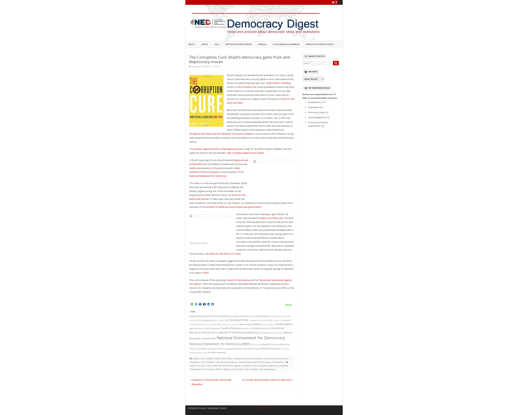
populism (266, 344)
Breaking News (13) (317, 102)
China (244, 320)
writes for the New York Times (225, 253)
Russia (264, 348)
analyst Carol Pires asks (271, 218)
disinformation (284, 324)
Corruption (286, 320)
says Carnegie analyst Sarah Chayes (245, 152)
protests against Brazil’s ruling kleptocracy (216, 148)
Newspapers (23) (315, 107)
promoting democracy (216, 348)
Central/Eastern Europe (238, 44)
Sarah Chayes (238, 369)
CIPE (209, 365)
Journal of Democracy (233, 332)
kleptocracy (252, 332)
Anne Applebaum (205, 320)
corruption (237, 358)
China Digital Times (256, 320)
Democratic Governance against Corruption (231, 365)
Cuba (219, 324)
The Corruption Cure (247, 87)
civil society (267, 320)
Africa (204, 44)
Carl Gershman (233, 320)
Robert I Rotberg (223, 369)
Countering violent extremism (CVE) (202, 324)
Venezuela (221, 352)
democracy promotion (251, 324)
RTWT (206, 272)
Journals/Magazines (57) (319, 117)
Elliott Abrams (199, 328)
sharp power (274, 348)
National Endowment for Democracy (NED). (220, 344)
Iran (217, 333)
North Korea (256, 344)
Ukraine (212, 352)
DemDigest (196, 66)
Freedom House (229, 328)
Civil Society (226, 358)
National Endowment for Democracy (208, 175)
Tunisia (204, 353)
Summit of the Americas (238, 280)
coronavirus (277, 320)
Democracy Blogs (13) (318, 112)
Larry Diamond (265, 332)
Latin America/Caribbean (286, 44)
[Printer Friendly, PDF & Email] (288, 304)
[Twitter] (333, 2)
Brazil (217, 358)
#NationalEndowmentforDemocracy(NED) (208, 316)
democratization (268, 324)
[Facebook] (336, 2)
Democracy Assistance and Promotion (260, 358)
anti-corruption (207, 358)
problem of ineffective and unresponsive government (233, 206)
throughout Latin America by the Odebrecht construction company (220, 133)
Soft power (285, 349)
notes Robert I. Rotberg (278, 83)
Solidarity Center (195, 353)
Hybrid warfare (243, 328)
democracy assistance (230, 324)
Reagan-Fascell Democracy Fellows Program (243, 349)
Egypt (191, 328)
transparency (278, 362)
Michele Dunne (277, 333)
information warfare (260, 328)
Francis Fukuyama (212, 328)
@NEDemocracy (267, 316)
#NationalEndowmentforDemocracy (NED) (244, 316)
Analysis (196, 358)
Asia (217, 44)
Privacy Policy (264, 408)
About (191, 44)
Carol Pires (201, 365)
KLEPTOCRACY (207, 362)
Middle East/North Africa (320, 44)
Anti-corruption (219, 320)
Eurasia (262, 44)
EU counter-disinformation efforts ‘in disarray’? (266, 379)
